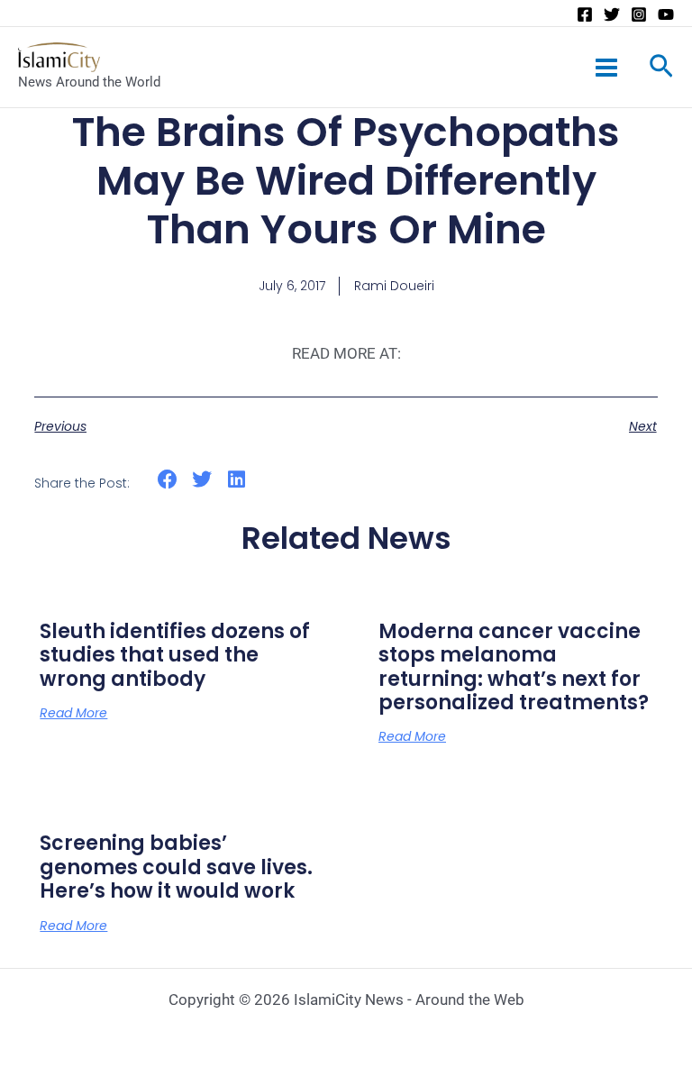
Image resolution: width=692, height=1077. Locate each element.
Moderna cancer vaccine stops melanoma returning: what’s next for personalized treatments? (513, 666)
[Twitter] (612, 14)
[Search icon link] (661, 69)
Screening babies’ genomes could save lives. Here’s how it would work (176, 867)
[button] (167, 480)
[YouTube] (666, 14)
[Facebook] (585, 14)
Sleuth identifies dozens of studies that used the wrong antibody (175, 655)
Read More (73, 713)
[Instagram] (639, 14)
